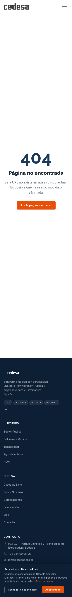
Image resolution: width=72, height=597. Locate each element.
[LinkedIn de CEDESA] (5, 410)
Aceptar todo (53, 589)
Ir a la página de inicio (36, 205)
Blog (6, 514)
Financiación (11, 507)
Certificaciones (13, 499)
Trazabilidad (11, 446)
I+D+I (7, 461)
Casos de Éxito (13, 484)
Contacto (9, 522)
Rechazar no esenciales (22, 589)
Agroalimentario (13, 454)
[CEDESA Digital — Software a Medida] (16, 6)
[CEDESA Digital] (36, 373)
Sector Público (13, 431)
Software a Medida (15, 439)
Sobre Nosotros (13, 492)
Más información (44, 581)
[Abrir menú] (64, 7)
